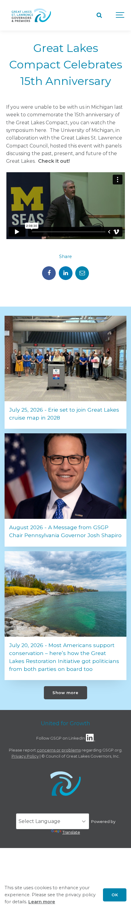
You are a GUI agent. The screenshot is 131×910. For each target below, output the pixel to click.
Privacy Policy (25, 756)
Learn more (41, 902)
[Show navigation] (120, 15)
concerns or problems (59, 750)
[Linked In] (66, 273)
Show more (65, 692)
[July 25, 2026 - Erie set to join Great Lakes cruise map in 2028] (65, 358)
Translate (71, 832)
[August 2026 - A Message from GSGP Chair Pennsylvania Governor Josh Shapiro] (65, 476)
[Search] (99, 15)
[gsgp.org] (31, 15)
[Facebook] (49, 273)
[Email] (82, 273)
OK (115, 894)
